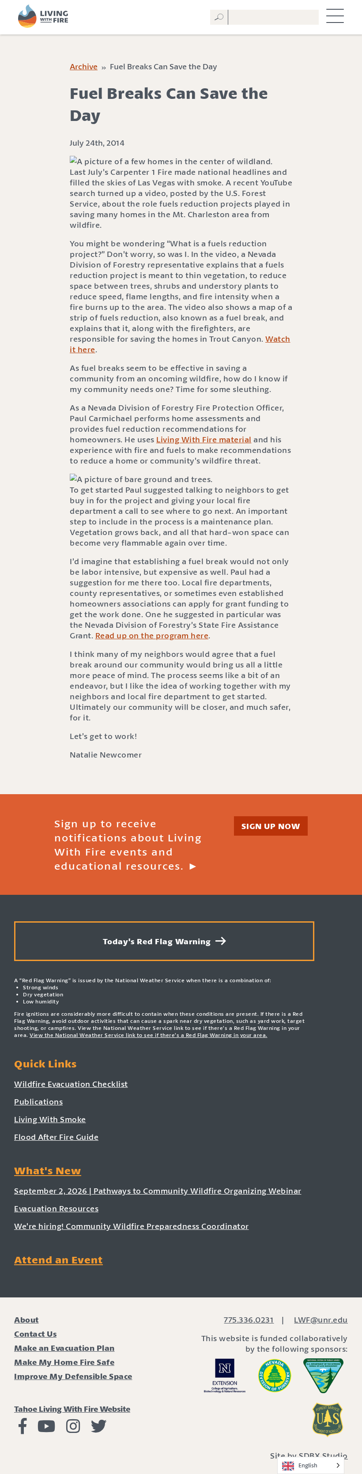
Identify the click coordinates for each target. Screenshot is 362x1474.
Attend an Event (58, 1259)
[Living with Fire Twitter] (99, 1429)
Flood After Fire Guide (56, 1136)
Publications (38, 1101)
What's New (47, 1170)
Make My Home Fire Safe (64, 1362)
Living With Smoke (50, 1119)
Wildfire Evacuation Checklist (71, 1083)
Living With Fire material (204, 439)
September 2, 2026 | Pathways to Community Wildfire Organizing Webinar (158, 1190)
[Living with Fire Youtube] (47, 1429)
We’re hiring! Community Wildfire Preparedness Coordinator (131, 1226)
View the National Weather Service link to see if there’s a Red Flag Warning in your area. (149, 1035)
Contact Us (35, 1333)
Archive (84, 66)
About (26, 1319)
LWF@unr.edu (321, 1319)
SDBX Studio (323, 1455)
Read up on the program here (152, 635)
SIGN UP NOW (270, 826)
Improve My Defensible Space (73, 1376)
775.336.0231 (249, 1319)
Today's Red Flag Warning (159, 941)
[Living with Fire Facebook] (23, 1429)
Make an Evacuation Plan (64, 1347)
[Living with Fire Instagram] (73, 1429)
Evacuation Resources (56, 1208)
